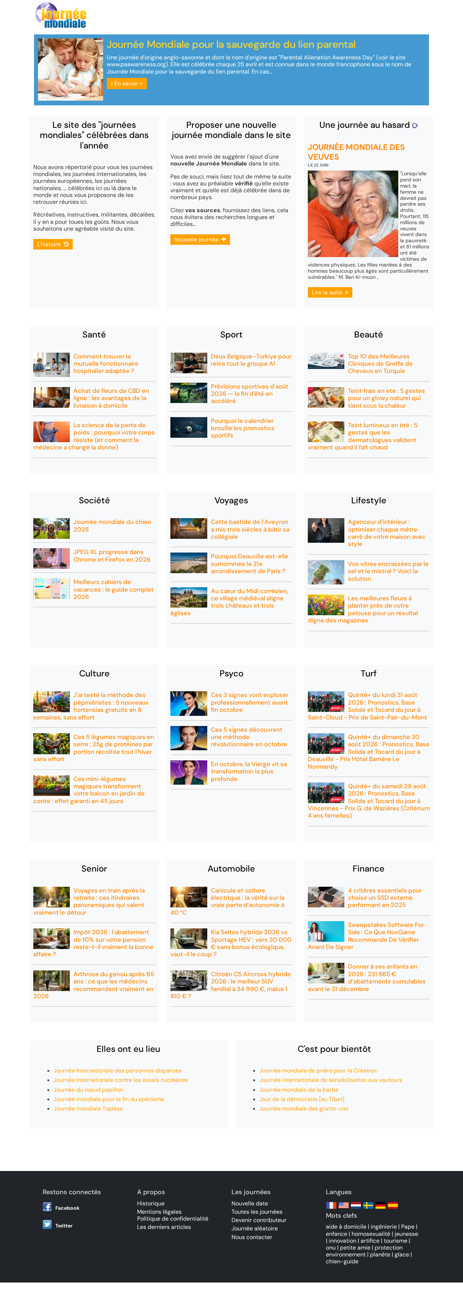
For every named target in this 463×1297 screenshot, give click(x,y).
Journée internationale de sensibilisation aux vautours (330, 1080)
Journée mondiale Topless (88, 1108)
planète (380, 1254)
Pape (408, 1226)
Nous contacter (252, 1237)
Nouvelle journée (197, 239)
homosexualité (371, 1234)
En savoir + (128, 83)
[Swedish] (368, 1209)
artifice (370, 1240)
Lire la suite (328, 292)
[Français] (331, 1209)
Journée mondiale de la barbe (299, 1090)
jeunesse (406, 1234)
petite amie (355, 1247)
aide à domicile (346, 1226)
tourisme (395, 1240)
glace (402, 1254)
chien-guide (342, 1261)
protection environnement (364, 1251)
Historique (151, 1203)
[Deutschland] (380, 1209)
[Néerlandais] (356, 1209)
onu (331, 1247)
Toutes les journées (257, 1212)
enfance (336, 1234)
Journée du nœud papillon (88, 1090)
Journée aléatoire (255, 1228)
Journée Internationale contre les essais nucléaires (121, 1080)
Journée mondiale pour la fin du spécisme (109, 1099)
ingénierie (384, 1226)
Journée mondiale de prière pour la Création (318, 1070)
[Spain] (392, 1209)
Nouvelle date (250, 1203)
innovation (342, 1240)
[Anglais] (343, 1209)
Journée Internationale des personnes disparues (118, 1070)
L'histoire (50, 244)
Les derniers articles (164, 1227)
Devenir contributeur (259, 1220)
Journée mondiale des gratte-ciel (303, 1108)
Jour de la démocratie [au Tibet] (301, 1099)
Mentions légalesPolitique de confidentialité (172, 1215)
